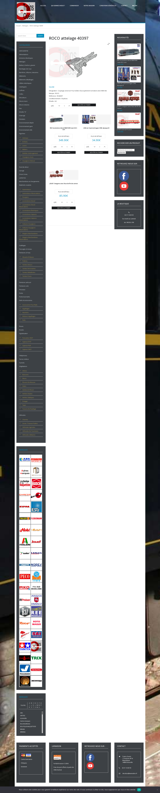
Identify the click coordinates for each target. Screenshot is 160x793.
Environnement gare (26, 126)
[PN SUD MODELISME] (36, 588)
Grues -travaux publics (30, 423)
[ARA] (25, 460)
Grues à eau (23, 174)
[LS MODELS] (36, 553)
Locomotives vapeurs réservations (28, 219)
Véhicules (22, 415)
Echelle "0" (22, 112)
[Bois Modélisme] (36, 472)
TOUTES (23, 705)
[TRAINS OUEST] (36, 646)
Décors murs (23, 101)
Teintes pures (27, 276)
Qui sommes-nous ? (58, 5)
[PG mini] (36, 576)
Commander (74, 5)
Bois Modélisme (25, 724)
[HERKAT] (36, 530)
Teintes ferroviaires (29, 269)
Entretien (22, 119)
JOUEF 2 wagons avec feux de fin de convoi (64, 183)
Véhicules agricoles (28, 427)
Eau (20, 108)
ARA (21, 713)
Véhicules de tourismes (30, 431)
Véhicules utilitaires (28, 435)
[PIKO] (25, 588)
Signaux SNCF (26, 349)
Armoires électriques (26, 58)
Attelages (25, 26)
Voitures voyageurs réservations (27, 229)
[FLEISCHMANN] (36, 518)
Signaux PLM (26, 346)
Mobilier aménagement (30, 153)
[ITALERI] (25, 542)
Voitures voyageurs (28, 224)
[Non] (157, 790)
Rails (24, 320)
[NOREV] (36, 565)
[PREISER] (25, 600)
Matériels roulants (25, 185)
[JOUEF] (36, 542)
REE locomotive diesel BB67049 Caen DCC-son (63, 128)
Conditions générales (108, 5)
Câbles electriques (25, 83)
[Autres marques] (25, 472)
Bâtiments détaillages (26, 80)
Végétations (23, 366)
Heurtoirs (25, 312)
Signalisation (23, 333)
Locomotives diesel (28, 201)
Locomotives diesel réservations (27, 206)
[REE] (36, 611)
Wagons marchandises (30, 233)
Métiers (24, 149)
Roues (21, 326)
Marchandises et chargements (29, 181)
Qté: (52, 106)
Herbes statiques (28, 397)
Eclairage (22, 116)
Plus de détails (63, 136)
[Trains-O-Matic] (25, 658)
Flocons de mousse (28, 382)
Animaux (25, 138)
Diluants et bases (28, 257)
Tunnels (21, 363)
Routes (21, 330)
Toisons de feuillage (29, 409)
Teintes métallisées (28, 272)
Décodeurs (22, 98)
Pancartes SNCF (27, 338)
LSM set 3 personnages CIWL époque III (96, 128)
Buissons (25, 375)
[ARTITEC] (36, 460)
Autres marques (25, 721)
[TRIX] (36, 658)
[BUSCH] (36, 483)
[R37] (25, 611)
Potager (25, 401)
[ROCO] (25, 623)
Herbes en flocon (28, 390)
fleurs (24, 378)
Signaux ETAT (26, 342)
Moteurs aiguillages (28, 316)
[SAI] (36, 635)
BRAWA (22, 729)
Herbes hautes (27, 394)
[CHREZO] (25, 495)
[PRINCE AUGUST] (36, 600)
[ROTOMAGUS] (36, 623)
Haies (24, 386)
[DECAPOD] (36, 495)
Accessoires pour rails (29, 305)
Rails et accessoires (25, 300)
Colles (21, 94)
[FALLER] (25, 518)
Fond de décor (24, 167)
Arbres (24, 371)
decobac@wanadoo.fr (129, 773)
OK (139, 789)
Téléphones (23, 356)
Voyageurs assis (27, 157)
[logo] (26, 11)
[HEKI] (25, 530)
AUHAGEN (23, 718)
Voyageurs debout (28, 161)
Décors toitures (24, 105)
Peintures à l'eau (24, 253)
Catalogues (23, 87)
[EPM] (25, 507)
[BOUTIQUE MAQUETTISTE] (25, 483)
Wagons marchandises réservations (28, 238)
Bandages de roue (25, 69)
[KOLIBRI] (25, 553)
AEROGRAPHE (23, 51)
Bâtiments (22, 76)
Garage (21, 171)
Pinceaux (22, 290)
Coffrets (21, 90)
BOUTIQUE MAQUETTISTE (28, 726)
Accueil (43, 5)
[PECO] (25, 576)
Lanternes (22, 178)
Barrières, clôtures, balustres (28, 72)
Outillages (22, 245)
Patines (24, 261)
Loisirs (24, 146)
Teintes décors (27, 265)
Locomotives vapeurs (29, 214)
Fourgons (25, 197)
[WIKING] (36, 669)
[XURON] (36, 681)
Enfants (25, 142)
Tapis (24, 405)
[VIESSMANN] (25, 669)
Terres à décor (24, 359)
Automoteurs (26, 189)
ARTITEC (22, 716)
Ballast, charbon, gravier (27, 65)
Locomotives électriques (30, 210)
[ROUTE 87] (25, 635)
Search (40, 36)
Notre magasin (89, 5)
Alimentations (23, 54)
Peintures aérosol (25, 282)
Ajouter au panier (83, 105)
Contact (124, 5)
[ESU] (36, 507)
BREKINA (22, 732)
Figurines (22, 133)
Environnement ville (25, 130)
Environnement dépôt (26, 123)
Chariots (25, 420)
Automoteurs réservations (31, 193)
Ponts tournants (24, 297)
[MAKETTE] (25, 565)
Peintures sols (24, 286)
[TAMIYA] (25, 646)
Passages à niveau (25, 249)
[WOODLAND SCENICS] (25, 681)
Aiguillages (25, 309)
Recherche (121, 153)
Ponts (21, 293)
